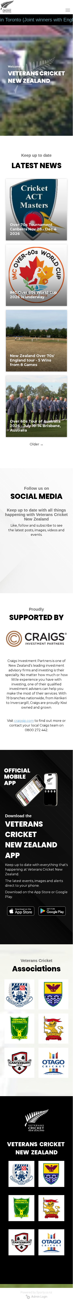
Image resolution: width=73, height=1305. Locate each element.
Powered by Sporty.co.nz (36, 1292)
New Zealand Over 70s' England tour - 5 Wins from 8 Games (32, 360)
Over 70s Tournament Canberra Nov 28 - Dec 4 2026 (33, 229)
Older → (36, 444)
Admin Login (38, 1296)
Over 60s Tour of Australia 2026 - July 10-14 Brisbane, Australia (35, 426)
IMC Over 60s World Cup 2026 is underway (33, 294)
